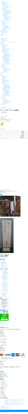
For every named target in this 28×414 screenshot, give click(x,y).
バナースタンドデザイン (6, 63)
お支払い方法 (3, 393)
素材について (5, 22)
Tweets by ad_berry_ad (4, 322)
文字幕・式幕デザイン (6, 88)
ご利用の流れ (3, 389)
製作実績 (2, 39)
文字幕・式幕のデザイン (6, 13)
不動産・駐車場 (6, 54)
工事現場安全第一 (7, 55)
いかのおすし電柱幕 (7, 16)
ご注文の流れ (5, 29)
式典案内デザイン (7, 64)
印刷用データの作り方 (7, 101)
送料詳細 (1, 368)
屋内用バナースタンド (6, 50)
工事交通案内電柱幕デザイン (8, 60)
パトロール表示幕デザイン (7, 94)
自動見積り (3, 23)
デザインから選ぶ (4, 8)
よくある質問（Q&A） (4, 32)
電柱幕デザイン (5, 89)
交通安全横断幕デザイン (8, 11)
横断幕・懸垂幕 (5, 2)
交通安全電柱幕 (6, 58)
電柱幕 (4, 79)
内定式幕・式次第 (5, 278)
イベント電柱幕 (6, 19)
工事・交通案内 (5, 296)
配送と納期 (2, 392)
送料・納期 (4, 28)
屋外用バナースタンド (6, 7)
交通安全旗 (4, 4)
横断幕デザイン (5, 9)
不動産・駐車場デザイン (8, 12)
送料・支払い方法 (5, 103)
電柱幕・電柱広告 (4, 382)
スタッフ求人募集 (7, 53)
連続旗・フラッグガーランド (7, 48)
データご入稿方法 (7, 26)
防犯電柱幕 (6, 17)
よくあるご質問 (3, 394)
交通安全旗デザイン (6, 14)
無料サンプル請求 (4, 38)
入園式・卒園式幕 (5, 283)
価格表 (4, 21)
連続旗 (2, 117)
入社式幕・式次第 (5, 277)
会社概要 (2, 406)
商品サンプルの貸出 (4, 31)
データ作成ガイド (5, 99)
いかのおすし (6, 84)
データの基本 (6, 27)
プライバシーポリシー (4, 407)
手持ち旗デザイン (4, 275)
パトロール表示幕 (5, 6)
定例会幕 (4, 281)
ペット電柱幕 (6, 18)
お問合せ (2, 33)
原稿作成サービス (7, 68)
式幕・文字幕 (5, 3)
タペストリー (5, 45)
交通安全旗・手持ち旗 (6, 56)
